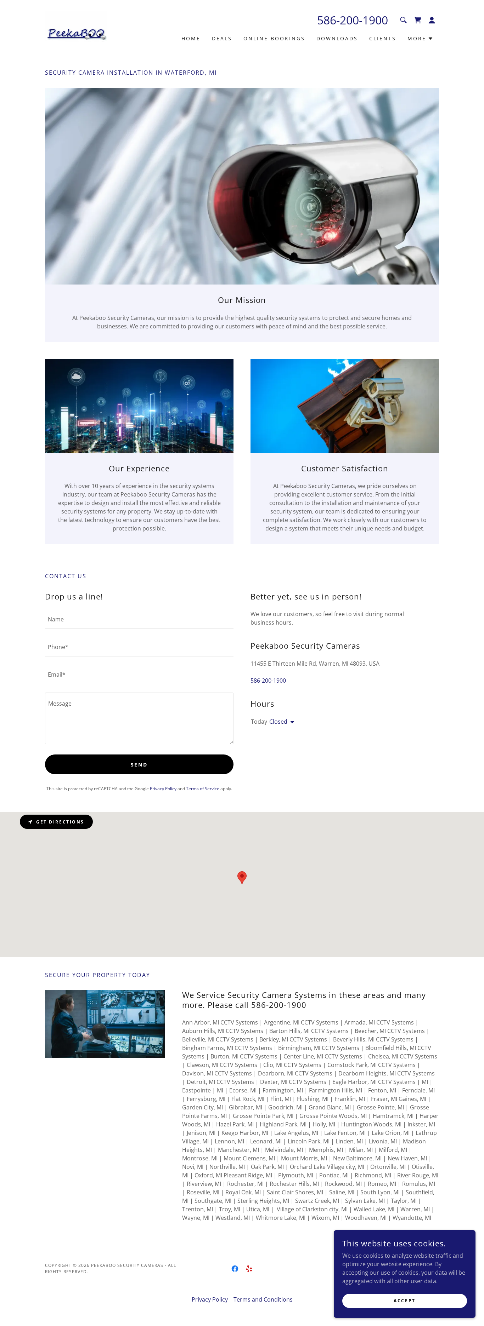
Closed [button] (278, 721)
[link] (78, 26)
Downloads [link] (337, 38)
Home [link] (191, 38)
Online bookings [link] (274, 38)
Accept (404, 1301)
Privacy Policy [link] (163, 789)
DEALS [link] (222, 38)
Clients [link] (382, 38)
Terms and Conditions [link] (263, 1299)
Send (139, 764)
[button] (432, 20)
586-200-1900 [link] (352, 20)
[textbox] (139, 619)
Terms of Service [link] (202, 789)
